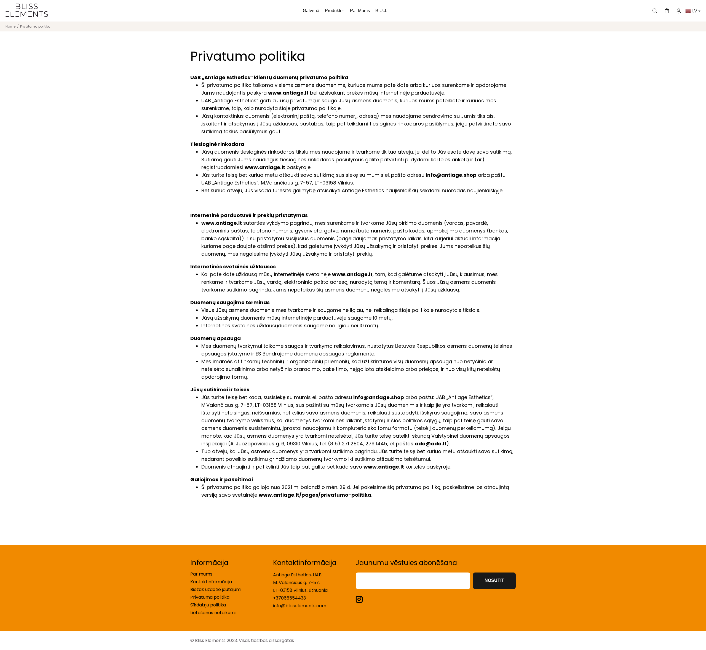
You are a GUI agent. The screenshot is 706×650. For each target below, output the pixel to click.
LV (695, 11)
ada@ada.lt (430, 443)
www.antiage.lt (288, 92)
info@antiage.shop (451, 175)
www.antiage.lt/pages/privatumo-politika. (316, 494)
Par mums (201, 574)
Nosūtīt (494, 580)
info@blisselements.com (299, 606)
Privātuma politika (209, 597)
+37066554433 (289, 598)
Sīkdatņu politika (208, 605)
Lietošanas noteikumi (213, 612)
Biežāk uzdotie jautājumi (215, 589)
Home (10, 26)
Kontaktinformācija (211, 582)
